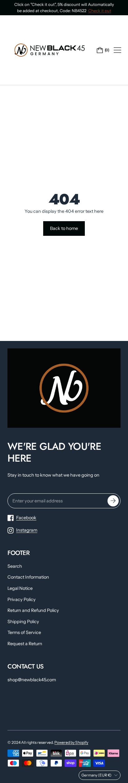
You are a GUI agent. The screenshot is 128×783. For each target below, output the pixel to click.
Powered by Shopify (71, 742)
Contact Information (28, 577)
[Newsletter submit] (113, 500)
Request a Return (24, 643)
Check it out (99, 10)
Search (14, 566)
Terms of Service (24, 632)
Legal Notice (20, 588)
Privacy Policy (21, 599)
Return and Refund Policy (33, 610)
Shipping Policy (23, 621)
